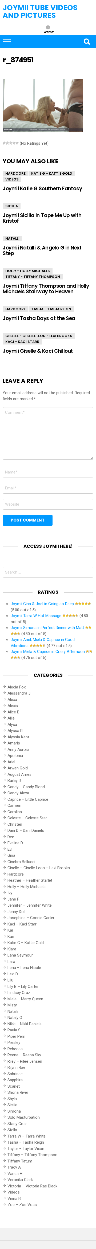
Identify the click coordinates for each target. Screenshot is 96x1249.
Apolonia (15, 755)
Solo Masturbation (23, 1117)
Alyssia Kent (18, 737)
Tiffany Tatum (19, 1161)
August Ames (19, 774)
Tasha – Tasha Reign (25, 1142)
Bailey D (14, 780)
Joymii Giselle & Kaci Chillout (38, 351)
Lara (11, 961)
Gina (11, 855)
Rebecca (15, 1048)
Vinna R (14, 1198)
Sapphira (15, 1080)
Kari (10, 936)
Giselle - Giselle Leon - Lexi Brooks (38, 335)
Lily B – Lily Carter (23, 986)
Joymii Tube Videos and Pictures (40, 11)
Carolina (14, 811)
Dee (10, 836)
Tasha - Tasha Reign (51, 309)
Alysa (12, 724)
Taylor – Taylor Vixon (25, 1148)
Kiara (11, 949)
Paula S (14, 1030)
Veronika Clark (20, 1179)
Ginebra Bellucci (21, 861)
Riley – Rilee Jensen (24, 1061)
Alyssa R (15, 730)
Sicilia (11, 206)
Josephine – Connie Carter (30, 917)
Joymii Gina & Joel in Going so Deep (42, 603)
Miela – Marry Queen (25, 999)
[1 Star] (4, 143)
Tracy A (14, 1167)
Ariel (11, 762)
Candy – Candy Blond (26, 787)
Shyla (12, 1098)
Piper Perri (16, 1036)
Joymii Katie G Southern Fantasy (42, 188)
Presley (13, 1042)
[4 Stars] (13, 143)
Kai (10, 930)
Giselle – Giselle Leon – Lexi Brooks (38, 867)
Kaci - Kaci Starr (22, 341)
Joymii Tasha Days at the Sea (39, 318)
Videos (12, 179)
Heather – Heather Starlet (29, 880)
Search (87, 41)
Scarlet (13, 1086)
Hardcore (15, 173)
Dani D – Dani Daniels (25, 830)
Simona (14, 1111)
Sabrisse (15, 1073)
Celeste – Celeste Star (27, 818)
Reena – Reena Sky (24, 1055)
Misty (12, 1005)
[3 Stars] (10, 143)
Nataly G (14, 1017)
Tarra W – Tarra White (26, 1136)
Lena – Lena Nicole (24, 967)
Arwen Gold (17, 768)
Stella (12, 1129)
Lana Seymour (20, 955)
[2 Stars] (7, 143)
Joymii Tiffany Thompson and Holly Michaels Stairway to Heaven (46, 288)
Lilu (10, 980)
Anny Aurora (18, 749)
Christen (14, 824)
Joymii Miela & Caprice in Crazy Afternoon (48, 651)
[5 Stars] (17, 143)
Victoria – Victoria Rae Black (32, 1186)
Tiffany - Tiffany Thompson (32, 276)
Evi (9, 849)
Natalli (12, 238)
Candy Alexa (18, 793)
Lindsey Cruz (18, 992)
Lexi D (12, 974)
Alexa (12, 699)
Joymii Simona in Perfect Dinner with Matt (47, 627)
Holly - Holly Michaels (27, 270)
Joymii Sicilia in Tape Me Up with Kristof (42, 218)
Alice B (13, 712)
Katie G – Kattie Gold (25, 942)
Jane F (13, 899)
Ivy (9, 892)
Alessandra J (18, 693)
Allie (11, 718)
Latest (48, 32)
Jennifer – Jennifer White (29, 905)
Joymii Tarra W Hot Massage (36, 615)
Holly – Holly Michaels (26, 886)
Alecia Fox (16, 687)
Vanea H (14, 1173)
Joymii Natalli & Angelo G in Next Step (42, 250)
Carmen (14, 805)
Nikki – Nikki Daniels (24, 1024)
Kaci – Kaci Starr (22, 924)
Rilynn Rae (16, 1067)
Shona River (17, 1092)
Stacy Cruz (17, 1123)
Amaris (13, 743)
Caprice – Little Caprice (27, 799)
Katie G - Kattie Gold (51, 173)
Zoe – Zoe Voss (22, 1204)
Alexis (12, 705)
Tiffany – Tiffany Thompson (32, 1154)
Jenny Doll (16, 911)
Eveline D (15, 843)
